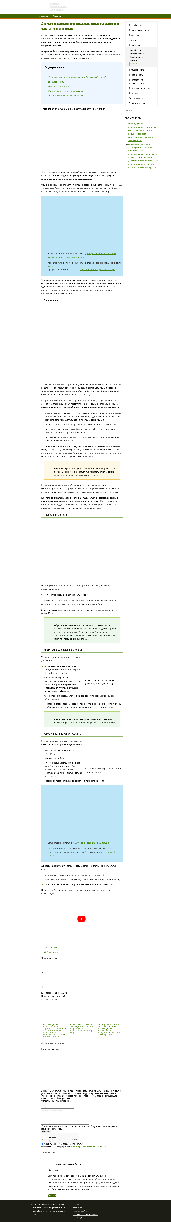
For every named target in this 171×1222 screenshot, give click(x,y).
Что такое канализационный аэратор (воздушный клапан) (77, 77)
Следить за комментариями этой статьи (63, 1143)
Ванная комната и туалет (141, 30)
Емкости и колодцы (137, 54)
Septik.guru (42, 1204)
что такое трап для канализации (93, 842)
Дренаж (77, 7)
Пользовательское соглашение (85, 1215)
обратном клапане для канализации (97, 269)
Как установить (56, 81)
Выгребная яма (115, 7)
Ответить (52, 1195)
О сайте (76, 1204)
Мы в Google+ (78, 1218)
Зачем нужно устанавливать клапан (66, 91)
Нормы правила (136, 69)
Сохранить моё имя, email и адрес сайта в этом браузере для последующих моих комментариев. (79, 1127)
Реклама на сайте (80, 1211)
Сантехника (134, 93)
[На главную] (39, 7)
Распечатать (52, 952)
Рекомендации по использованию (65, 95)
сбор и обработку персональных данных (88, 1147)
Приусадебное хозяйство (141, 88)
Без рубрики (135, 25)
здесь (50, 266)
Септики (102, 7)
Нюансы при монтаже (59, 86)
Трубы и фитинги (137, 98)
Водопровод (89, 7)
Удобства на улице (138, 103)
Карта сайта (77, 1208)
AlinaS (54, 947)
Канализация (44, 16)
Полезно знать (136, 74)
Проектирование (136, 57)
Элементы (57, 16)
